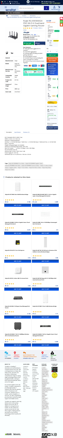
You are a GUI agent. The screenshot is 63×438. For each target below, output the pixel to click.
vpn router (44, 391)
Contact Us (25, 366)
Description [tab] (9, 132)
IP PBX (33, 377)
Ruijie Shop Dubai (46, 167)
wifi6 (43, 374)
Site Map (25, 385)
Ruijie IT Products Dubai (46, 165)
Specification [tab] (17, 132)
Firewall (34, 380)
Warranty (25, 372)
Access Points (35, 374)
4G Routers (32, 15)
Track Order (26, 369)
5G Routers (35, 372)
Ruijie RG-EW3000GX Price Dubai (16, 163)
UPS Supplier (35, 391)
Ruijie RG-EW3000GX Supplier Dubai (34, 163)
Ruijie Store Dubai (9, 169)
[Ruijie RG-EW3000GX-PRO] (13, 35)
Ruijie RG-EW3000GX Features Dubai (30, 165)
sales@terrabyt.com (28, 358)
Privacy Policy (26, 375)
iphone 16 (44, 381)
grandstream (45, 383)
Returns (25, 371)
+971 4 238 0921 (51, 3)
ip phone (44, 376)
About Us (25, 368)
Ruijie (32, 34)
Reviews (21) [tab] (26, 132)
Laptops (34, 389)
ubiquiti (44, 384)
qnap (43, 393)
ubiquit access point (47, 390)
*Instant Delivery (16, 3)
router (43, 367)
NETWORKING (15, 15)
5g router (44, 369)
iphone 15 (44, 379)
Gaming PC (34, 384)
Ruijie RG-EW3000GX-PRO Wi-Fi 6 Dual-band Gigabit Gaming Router (24, 17)
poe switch (44, 373)
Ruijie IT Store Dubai (23, 167)
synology (44, 395)
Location (16, 358)
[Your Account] (54, 7)
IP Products (35, 367)
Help (24, 391)
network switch (46, 388)
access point (45, 371)
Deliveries (25, 374)
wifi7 (47, 374)
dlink (43, 396)
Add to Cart (52, 55)
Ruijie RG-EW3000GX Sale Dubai (12, 165)
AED (5, 1)
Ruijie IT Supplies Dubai (11, 167)
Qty (47, 48)
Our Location (5, 3)
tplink (43, 386)
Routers (24, 15)
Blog (24, 383)
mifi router (44, 398)
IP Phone (34, 375)
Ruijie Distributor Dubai (35, 167)
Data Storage (35, 378)
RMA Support (26, 386)
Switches (34, 381)
